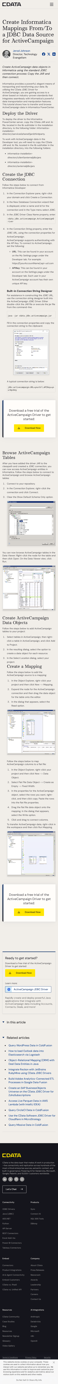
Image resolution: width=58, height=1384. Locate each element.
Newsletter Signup (10, 1336)
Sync (33, 1209)
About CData (37, 1265)
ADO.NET (6, 1218)
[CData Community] (22, 1179)
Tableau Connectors (11, 1248)
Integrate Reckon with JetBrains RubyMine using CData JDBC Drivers (30, 1071)
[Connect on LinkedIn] (54, 54)
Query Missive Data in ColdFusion (28, 1125)
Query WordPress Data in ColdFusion (30, 1045)
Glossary (6, 1341)
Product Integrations (11, 1270)
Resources (7, 1331)
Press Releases (37, 1270)
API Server (7, 1228)
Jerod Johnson (21, 50)
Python (5, 1223)
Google (34, 1326)
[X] (10, 1179)
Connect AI (36, 1214)
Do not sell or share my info (29, 1380)
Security (47, 1357)
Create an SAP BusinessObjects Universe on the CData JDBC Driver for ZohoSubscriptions (31, 1091)
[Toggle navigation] (51, 4)
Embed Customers (11, 1280)
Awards (34, 1280)
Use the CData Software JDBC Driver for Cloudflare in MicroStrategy (32, 1117)
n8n (32, 1336)
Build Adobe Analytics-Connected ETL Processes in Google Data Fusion (31, 1080)
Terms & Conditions (10, 1357)
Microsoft (35, 1331)
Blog (4, 1326)
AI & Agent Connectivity (13, 1275)
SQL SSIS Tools (37, 1218)
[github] (16, 1179)
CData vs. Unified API (12, 1289)
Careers (34, 1294)
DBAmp (34, 1223)
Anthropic (35, 1316)
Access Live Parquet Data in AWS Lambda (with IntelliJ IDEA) (28, 1102)
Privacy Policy (30, 1357)
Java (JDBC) (8, 1214)
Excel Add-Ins (8, 1238)
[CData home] (14, 4)
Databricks (36, 1321)
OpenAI (34, 1341)
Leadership (36, 1284)
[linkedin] (4, 1179)
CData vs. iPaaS (9, 1284)
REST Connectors (10, 1233)
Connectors (7, 1265)
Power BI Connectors (12, 1243)
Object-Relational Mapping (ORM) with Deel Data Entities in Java (31, 1061)
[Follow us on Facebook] (43, 54)
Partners (35, 1289)
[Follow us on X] (48, 54)
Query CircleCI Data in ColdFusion (29, 1110)
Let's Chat (11, 1189)
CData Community (10, 1316)
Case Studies (8, 1321)
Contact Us (36, 1299)
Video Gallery (8, 1346)
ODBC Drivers (8, 1209)
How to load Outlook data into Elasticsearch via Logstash (26, 1052)
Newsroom (35, 1275)
